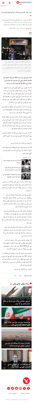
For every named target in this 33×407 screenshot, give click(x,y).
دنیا (11, 283)
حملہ (15, 275)
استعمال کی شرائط (25, 393)
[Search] (9, 3)
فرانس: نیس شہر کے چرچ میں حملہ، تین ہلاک (12, 161)
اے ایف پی (28, 28)
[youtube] (16, 388)
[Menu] (3, 3)
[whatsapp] (8, 388)
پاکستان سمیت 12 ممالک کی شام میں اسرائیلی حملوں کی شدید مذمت (17, 344)
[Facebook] (28, 388)
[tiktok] (12, 388)
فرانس (20, 275)
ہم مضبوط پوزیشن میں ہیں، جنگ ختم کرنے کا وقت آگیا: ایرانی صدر (17, 323)
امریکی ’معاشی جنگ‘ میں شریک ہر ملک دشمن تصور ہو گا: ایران (16, 302)
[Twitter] (24, 388)
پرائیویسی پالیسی (12, 393)
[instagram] (20, 388)
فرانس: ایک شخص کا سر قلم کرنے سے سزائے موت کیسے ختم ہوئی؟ (12, 176)
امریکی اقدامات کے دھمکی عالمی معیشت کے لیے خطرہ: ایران (19, 365)
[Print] (30, 33)
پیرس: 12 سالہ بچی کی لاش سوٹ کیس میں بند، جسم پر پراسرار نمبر (13, 169)
